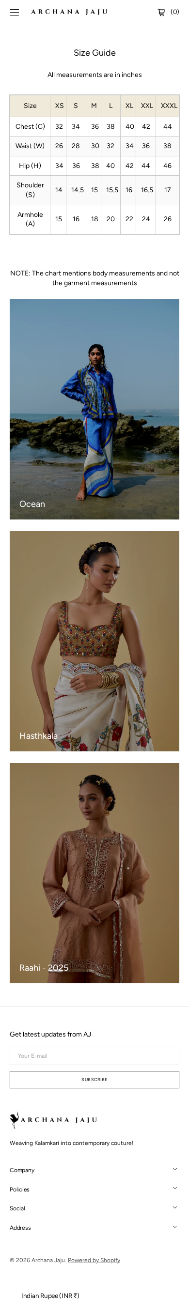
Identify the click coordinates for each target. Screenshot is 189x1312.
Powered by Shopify (94, 1260)
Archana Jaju (48, 1260)
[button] (14, 12)
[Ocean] (94, 409)
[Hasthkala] (94, 641)
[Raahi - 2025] (94, 873)
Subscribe (94, 1079)
